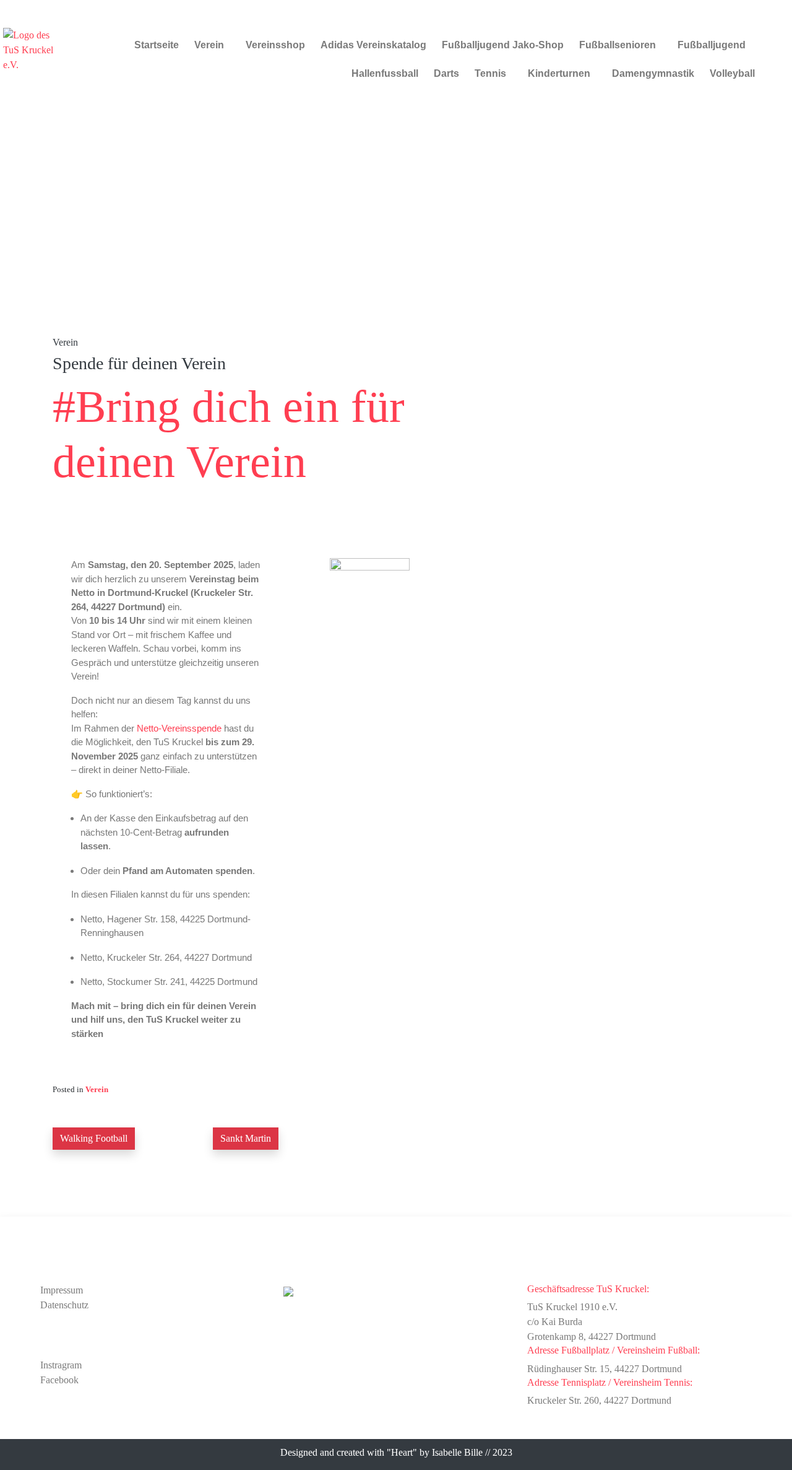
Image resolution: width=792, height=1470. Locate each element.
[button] (212, 45)
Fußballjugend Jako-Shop (503, 45)
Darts (446, 73)
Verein (209, 45)
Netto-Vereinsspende (179, 728)
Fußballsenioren (617, 45)
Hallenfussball (384, 73)
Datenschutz (64, 1305)
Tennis (490, 73)
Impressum (61, 1290)
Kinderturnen (559, 73)
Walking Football (93, 1138)
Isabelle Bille (457, 1452)
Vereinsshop (275, 45)
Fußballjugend (712, 45)
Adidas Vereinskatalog (373, 45)
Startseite (156, 45)
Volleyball (732, 73)
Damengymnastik (653, 73)
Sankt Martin (245, 1138)
